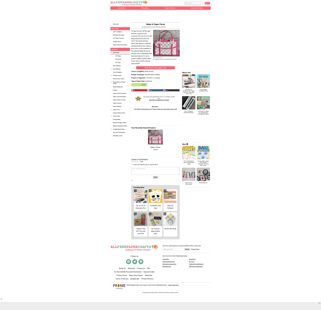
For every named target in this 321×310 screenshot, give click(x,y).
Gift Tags (118, 62)
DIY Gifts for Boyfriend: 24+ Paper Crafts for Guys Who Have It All (155, 109)
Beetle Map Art (203, 183)
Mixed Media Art (118, 87)
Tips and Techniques (119, 132)
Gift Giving (116, 52)
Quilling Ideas (117, 41)
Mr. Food (191, 261)
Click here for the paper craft (155, 68)
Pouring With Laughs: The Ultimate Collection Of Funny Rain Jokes (203, 163)
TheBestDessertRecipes (196, 264)
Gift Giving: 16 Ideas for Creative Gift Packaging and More (203, 113)
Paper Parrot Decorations (188, 183)
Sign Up (187, 249)
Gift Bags (118, 56)
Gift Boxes (118, 59)
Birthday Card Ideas (118, 35)
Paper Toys (116, 109)
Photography (116, 119)
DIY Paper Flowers (118, 38)
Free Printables (117, 32)
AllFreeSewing (167, 266)
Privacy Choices (147, 279)
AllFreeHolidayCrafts (169, 261)
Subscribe (116, 24)
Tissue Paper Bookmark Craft (203, 90)
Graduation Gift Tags (155, 207)
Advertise (131, 268)
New (184, 144)
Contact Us (141, 268)
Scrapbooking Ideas (119, 129)
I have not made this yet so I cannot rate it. (145, 164)
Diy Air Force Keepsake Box (141, 207)
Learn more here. (173, 285)
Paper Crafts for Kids (119, 100)
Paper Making (117, 106)
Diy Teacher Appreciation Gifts (155, 231)
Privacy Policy (122, 275)
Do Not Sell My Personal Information (128, 272)
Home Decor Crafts (118, 79)
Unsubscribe (134, 279)
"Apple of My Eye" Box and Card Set (140, 231)
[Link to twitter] (134, 261)
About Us (122, 268)
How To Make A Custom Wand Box (189, 112)
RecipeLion (192, 259)
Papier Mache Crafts (119, 113)
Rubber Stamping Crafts (120, 126)
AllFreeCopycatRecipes (196, 266)
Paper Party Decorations (120, 45)
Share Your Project (136, 275)
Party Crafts (116, 116)
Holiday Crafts (117, 75)
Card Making (116, 69)
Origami (115, 90)
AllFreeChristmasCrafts (169, 264)
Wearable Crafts (117, 136)
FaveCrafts (166, 259)
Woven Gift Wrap (170, 229)
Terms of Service (122, 279)
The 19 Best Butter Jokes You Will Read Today (188, 163)
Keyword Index (149, 272)
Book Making (117, 66)
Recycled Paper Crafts (119, 122)
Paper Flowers (117, 103)
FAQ (148, 268)
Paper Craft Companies (120, 93)
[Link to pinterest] (140, 261)
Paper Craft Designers (119, 96)
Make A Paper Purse (155, 148)
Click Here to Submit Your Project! (159, 100)
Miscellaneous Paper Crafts (119, 82)
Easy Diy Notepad (170, 207)
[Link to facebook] (128, 261)
